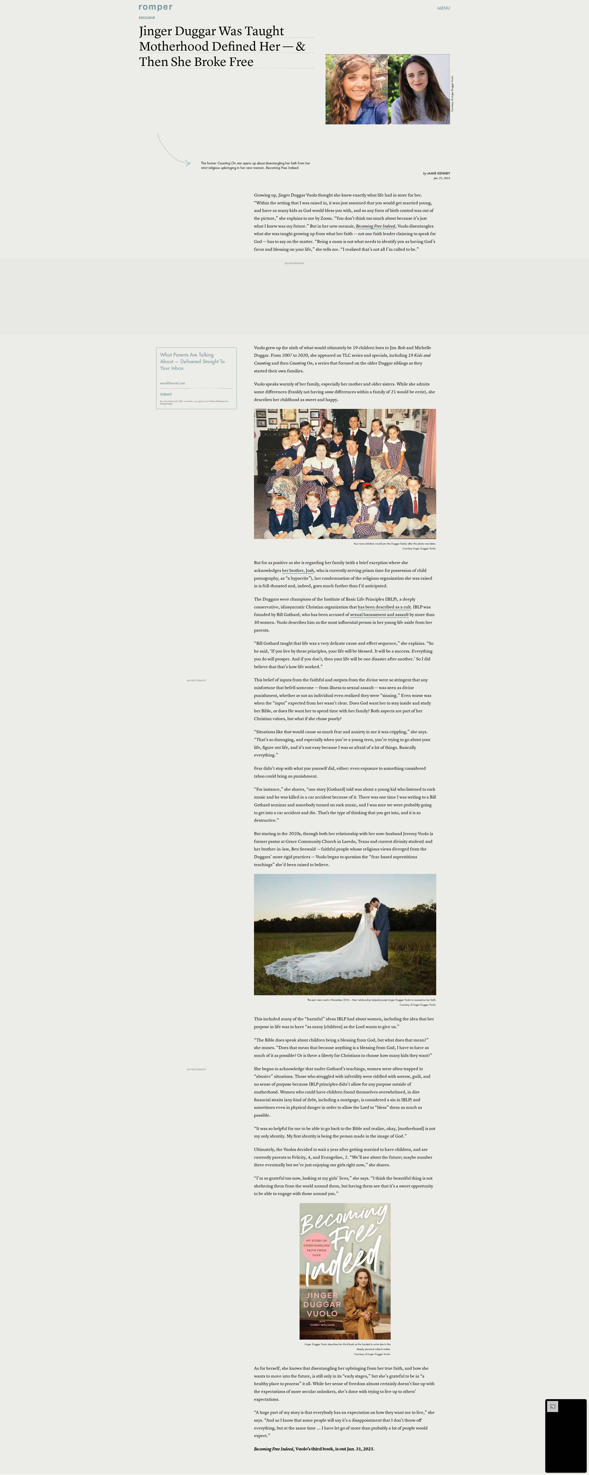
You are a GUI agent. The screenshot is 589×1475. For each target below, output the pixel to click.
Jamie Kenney (438, 173)
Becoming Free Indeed (375, 226)
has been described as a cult (384, 607)
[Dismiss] (581, 1403)
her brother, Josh (298, 570)
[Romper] (155, 8)
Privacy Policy (166, 403)
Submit (166, 394)
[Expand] (550, 1403)
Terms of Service (216, 401)
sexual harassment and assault (379, 614)
